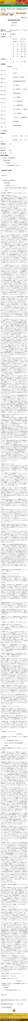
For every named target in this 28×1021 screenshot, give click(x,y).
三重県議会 (3, 8)
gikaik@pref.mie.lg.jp (5, 1017)
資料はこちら (24, 17)
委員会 (14, 8)
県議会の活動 (8, 8)
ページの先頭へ (14, 1011)
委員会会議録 (19, 8)
